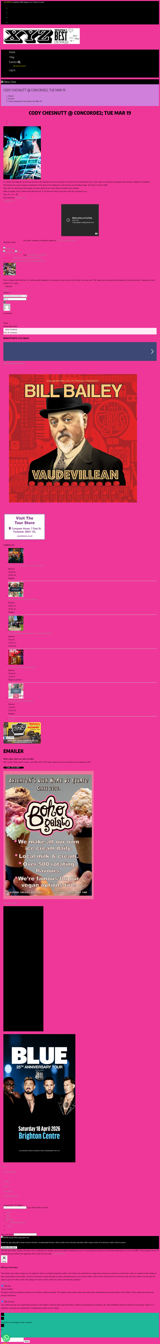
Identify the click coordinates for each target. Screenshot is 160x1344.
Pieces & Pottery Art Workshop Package (22, 599)
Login (5, 289)
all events (11, 719)
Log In (8, 1226)
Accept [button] (54, 1254)
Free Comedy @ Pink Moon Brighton (21, 667)
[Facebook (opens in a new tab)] (9, 12)
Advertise (6, 1181)
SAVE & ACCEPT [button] (7, 1311)
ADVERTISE (7, 2)
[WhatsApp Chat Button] (6, 1337)
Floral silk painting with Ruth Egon (21, 701)
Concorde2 (42, 255)
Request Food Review (11, 1196)
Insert (27, 1341)
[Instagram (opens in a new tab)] (9, 17)
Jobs (4, 1167)
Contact (6, 1186)
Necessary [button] (4, 1283)
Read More (61, 1254)
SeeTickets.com (20, 198)
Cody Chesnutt (33, 255)
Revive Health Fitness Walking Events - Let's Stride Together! (30, 633)
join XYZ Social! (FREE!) (66, 240)
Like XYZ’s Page (10, 903)
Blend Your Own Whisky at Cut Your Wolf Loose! (26, 566)
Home (8, 1212)
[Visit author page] (9, 275)
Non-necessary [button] (6, 1299)
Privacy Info (7, 1191)
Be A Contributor (9, 1172)
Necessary (7, 1286)
